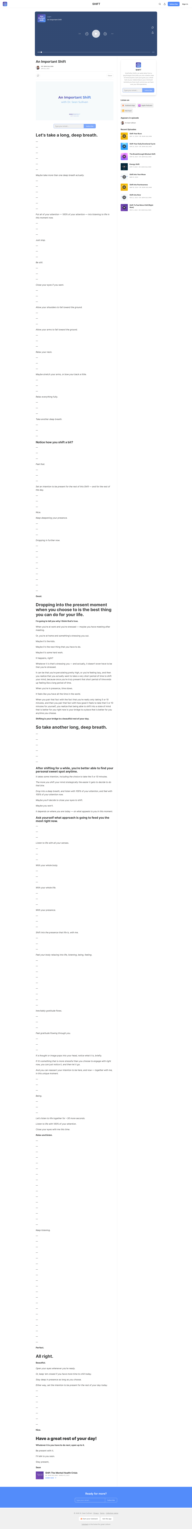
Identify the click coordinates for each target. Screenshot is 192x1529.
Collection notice (112, 1513)
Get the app (106, 1519)
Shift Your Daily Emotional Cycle (142, 144)
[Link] (32, 135)
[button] (79, 33)
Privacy (96, 1513)
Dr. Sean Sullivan (47, 66)
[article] (138, 136)
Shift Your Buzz (136, 134)
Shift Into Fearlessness (139, 185)
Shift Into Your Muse (138, 174)
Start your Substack (90, 1519)
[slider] (95, 52)
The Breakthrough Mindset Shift (142, 154)
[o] (124, 136)
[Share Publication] (164, 4)
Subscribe (174, 4)
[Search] (160, 4)
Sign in (185, 4)
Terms (102, 1513)
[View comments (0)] (152, 27)
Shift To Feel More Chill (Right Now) (141, 206)
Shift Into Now (135, 195)
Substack (85, 1524)
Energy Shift (135, 164)
